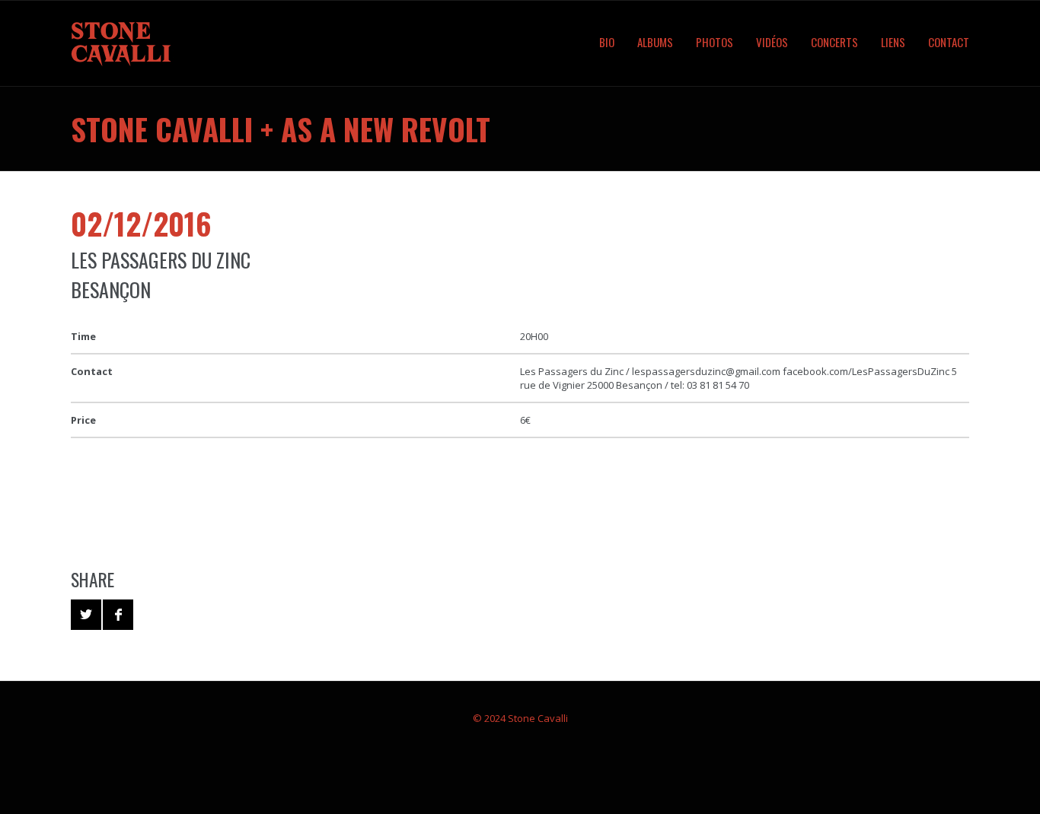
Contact (948, 41)
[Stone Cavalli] (139, 43)
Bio (606, 41)
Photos (714, 41)
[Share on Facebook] (118, 614)
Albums (655, 41)
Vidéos (772, 41)
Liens (893, 41)
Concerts (834, 41)
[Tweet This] (86, 614)
